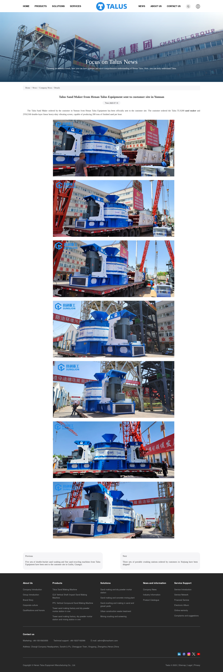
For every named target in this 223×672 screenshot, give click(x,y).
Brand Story (28, 599)
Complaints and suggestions (186, 615)
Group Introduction (31, 594)
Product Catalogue (151, 599)
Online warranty (181, 610)
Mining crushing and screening (113, 616)
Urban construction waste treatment (115, 611)
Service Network (181, 594)
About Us (28, 582)
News (34, 88)
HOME (26, 6)
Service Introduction (182, 589)
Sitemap (182, 665)
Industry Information (151, 594)
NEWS (142, 6)
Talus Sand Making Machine (64, 589)
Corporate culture (30, 605)
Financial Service (181, 599)
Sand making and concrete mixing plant (117, 597)
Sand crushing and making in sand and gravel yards (117, 604)
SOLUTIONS (58, 6)
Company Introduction (32, 589)
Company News (45, 88)
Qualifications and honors (34, 610)
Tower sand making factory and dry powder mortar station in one (70, 610)
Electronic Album (181, 605)
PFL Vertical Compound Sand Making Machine (72, 602)
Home (27, 88)
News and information (154, 582)
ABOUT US (156, 6)
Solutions (105, 582)
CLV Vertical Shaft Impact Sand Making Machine (69, 596)
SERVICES (75, 6)
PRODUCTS (41, 6)
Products (57, 582)
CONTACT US (174, 6)
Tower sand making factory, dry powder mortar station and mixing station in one (72, 618)
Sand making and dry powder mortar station (116, 591)
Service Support (182, 582)
